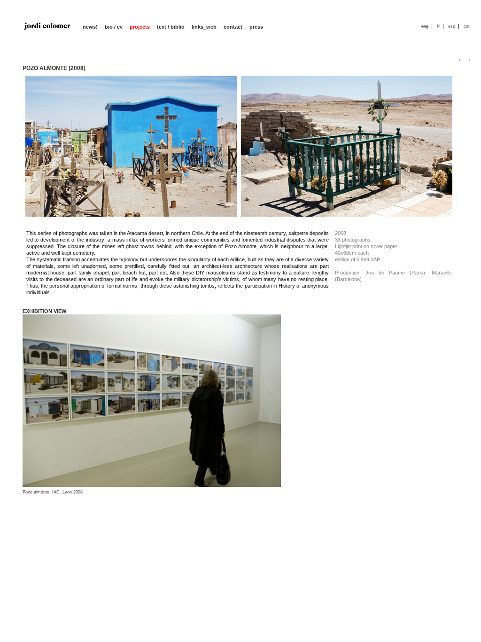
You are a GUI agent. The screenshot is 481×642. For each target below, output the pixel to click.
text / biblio (171, 27)
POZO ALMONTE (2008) (54, 68)
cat (467, 26)
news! (90, 27)
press (256, 27)
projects (140, 27)
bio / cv (114, 27)
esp (451, 26)
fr (438, 26)
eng (424, 26)
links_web (204, 27)
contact (233, 27)
